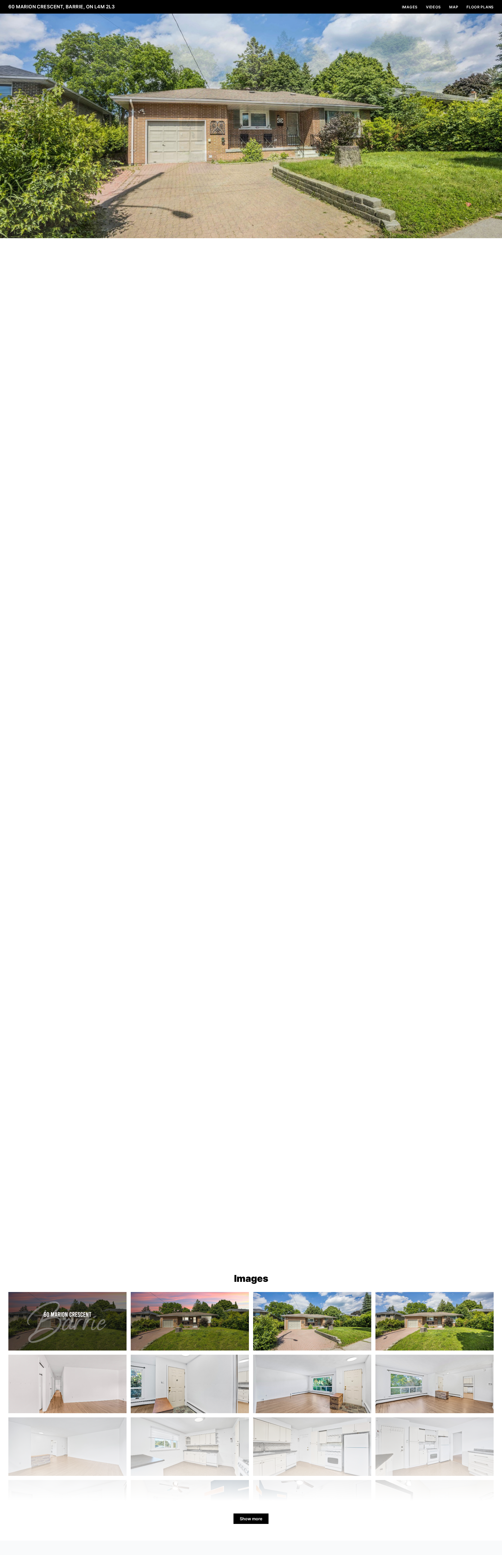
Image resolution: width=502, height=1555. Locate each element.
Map (453, 7)
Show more (251, 1518)
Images (410, 7)
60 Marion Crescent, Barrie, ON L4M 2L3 (61, 6)
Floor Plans (480, 7)
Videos (433, 7)
